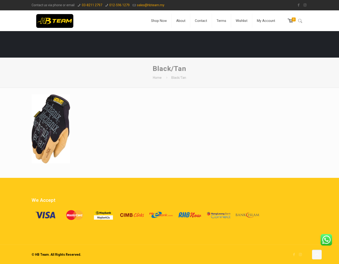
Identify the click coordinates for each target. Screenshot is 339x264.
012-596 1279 (119, 5)
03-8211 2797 (92, 5)
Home (157, 77)
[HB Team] (54, 20)
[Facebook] (298, 5)
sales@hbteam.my (150, 5)
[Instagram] (305, 5)
